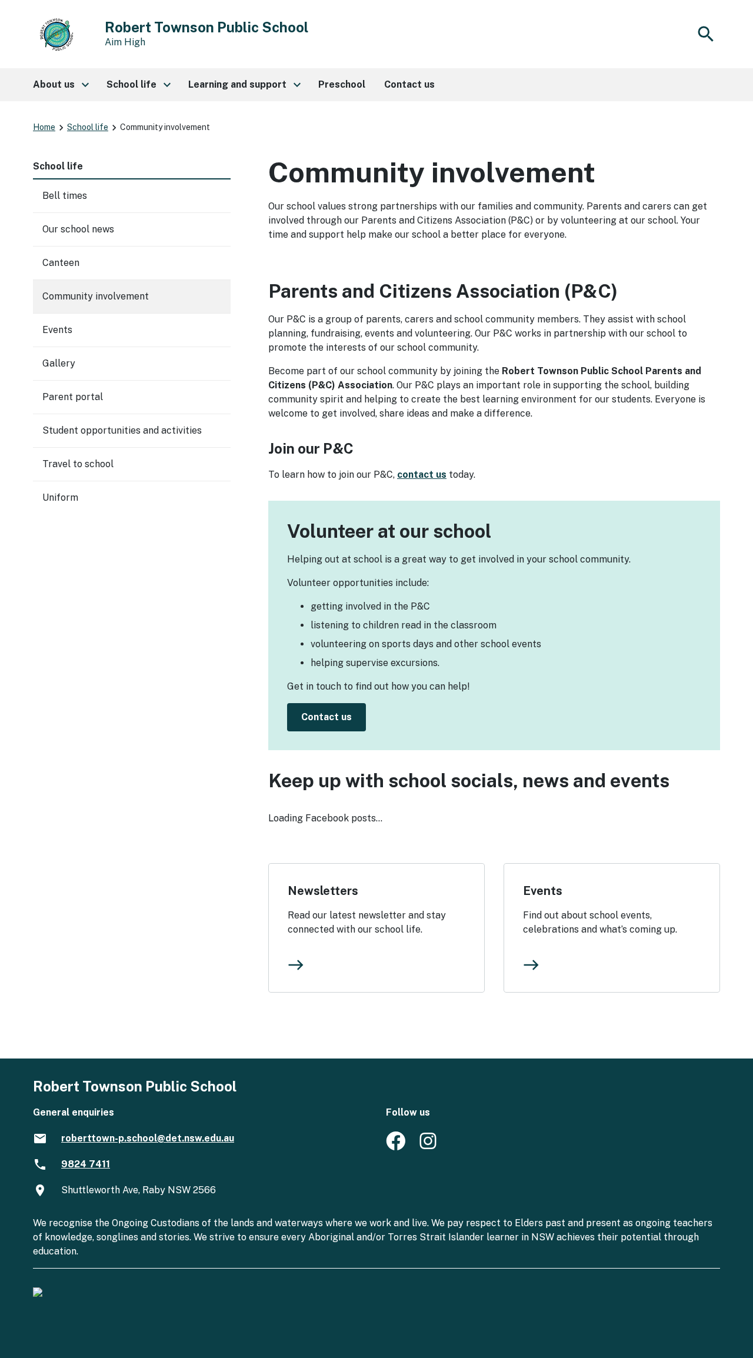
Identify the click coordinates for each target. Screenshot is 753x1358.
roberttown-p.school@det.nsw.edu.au (147, 1138)
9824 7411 (85, 1164)
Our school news (78, 229)
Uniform (60, 497)
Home (44, 127)
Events (542, 891)
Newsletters (323, 891)
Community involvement (95, 296)
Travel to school (78, 464)
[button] (60, 84)
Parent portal (72, 396)
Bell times (64, 195)
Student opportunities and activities (122, 430)
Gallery (58, 363)
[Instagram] (429, 1147)
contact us (422, 474)
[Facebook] (395, 1147)
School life (87, 127)
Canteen (60, 262)
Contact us (326, 717)
